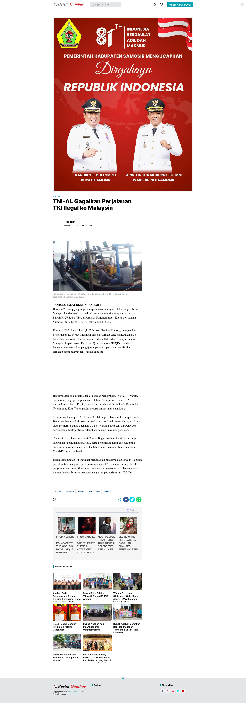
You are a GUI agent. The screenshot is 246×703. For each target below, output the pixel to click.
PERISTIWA (94, 491)
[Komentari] (54, 499)
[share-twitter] (132, 499)
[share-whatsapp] (139, 499)
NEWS (81, 491)
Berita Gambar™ (74, 692)
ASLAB (56, 196)
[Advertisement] (97, 374)
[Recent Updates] (155, 4)
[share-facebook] (126, 499)
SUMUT (107, 491)
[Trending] (161, 4)
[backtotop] (123, 679)
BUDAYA (70, 491)
